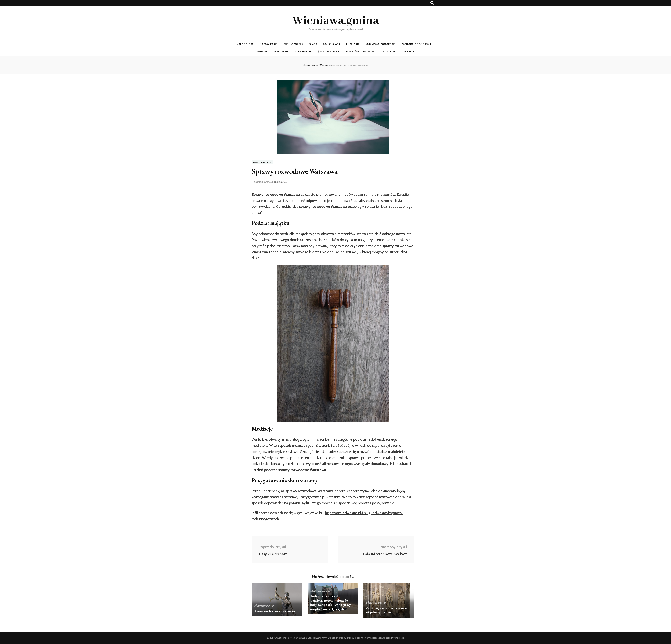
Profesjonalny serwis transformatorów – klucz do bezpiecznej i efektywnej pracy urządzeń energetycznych (330, 602)
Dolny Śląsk (331, 44)
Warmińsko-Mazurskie (361, 51)
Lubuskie (389, 51)
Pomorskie (281, 51)
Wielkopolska (293, 44)
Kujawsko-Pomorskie (381, 44)
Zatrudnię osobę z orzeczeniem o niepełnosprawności (387, 610)
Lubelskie (353, 44)
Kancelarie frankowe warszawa (274, 611)
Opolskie (408, 51)
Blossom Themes (363, 637)
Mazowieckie (268, 44)
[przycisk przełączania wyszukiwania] (432, 3)
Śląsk (313, 44)
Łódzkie (262, 51)
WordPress (398, 637)
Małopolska (245, 44)
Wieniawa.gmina (335, 20)
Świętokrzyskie (329, 51)
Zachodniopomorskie (417, 44)
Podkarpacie (303, 51)
